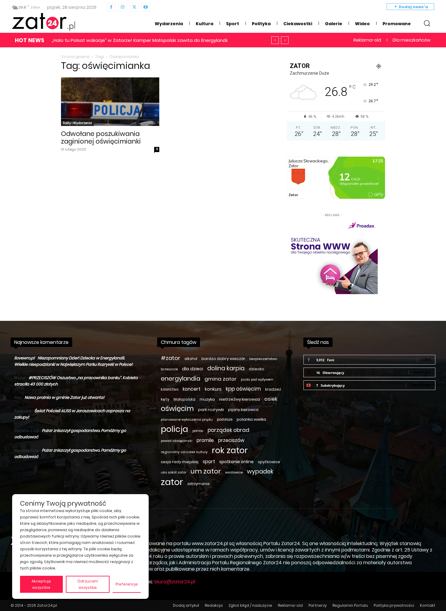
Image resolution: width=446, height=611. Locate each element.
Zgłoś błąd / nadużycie (250, 605)
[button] (427, 23)
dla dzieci (192, 369)
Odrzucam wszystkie (87, 584)
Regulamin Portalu (350, 605)
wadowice (234, 472)
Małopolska (184, 399)
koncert (192, 389)
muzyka (207, 399)
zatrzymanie (198, 483)
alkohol (190, 358)
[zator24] (43, 22)
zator (172, 482)
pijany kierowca (243, 409)
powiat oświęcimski (176, 441)
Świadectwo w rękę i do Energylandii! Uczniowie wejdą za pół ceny (132, 40)
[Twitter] (134, 7)
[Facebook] (111, 7)
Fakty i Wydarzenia (77, 123)
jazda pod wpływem (257, 379)
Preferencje (127, 584)
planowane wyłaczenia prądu (187, 419)
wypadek (260, 471)
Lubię (426, 359)
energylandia (180, 378)
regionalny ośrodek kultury (184, 452)
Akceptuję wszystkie (41, 584)
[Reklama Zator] (332, 256)
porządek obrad (228, 430)
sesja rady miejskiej (179, 461)
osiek (270, 399)
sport (209, 461)
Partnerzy (318, 605)
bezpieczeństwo (263, 358)
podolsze (224, 419)
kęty (165, 399)
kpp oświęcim (243, 389)
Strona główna (75, 56)
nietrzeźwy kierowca (239, 399)
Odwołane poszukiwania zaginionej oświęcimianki (101, 137)
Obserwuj (422, 372)
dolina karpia (226, 368)
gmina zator (220, 379)
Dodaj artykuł (186, 605)
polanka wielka (251, 419)
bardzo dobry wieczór (223, 359)
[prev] (275, 40)
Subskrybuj (421, 385)
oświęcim (177, 409)
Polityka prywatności (394, 605)
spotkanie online (236, 462)
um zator (206, 471)
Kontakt (427, 605)
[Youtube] (145, 7)
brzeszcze (169, 369)
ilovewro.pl (24, 358)
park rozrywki (211, 409)
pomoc (197, 431)
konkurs (213, 389)
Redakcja (214, 605)
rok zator (230, 450)
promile (205, 440)
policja (174, 429)
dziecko (256, 369)
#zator (170, 358)
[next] (285, 40)
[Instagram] (122, 7)
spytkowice (269, 461)
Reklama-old (290, 605)
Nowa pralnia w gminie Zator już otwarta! (64, 397)
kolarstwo (169, 389)
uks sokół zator (173, 472)
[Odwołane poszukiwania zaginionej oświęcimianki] (110, 101)
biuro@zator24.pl (174, 581)
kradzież (273, 389)
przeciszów (231, 440)
